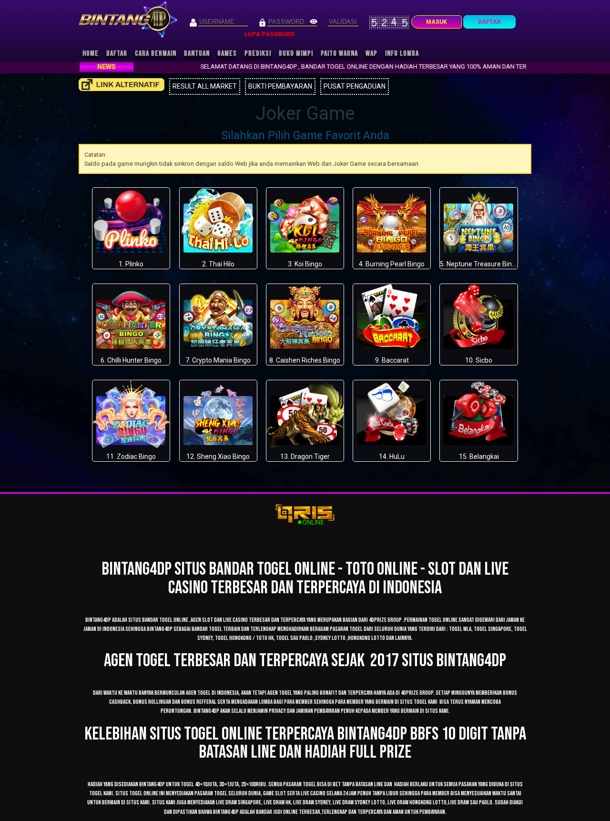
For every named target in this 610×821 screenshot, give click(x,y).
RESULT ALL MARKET (205, 86)
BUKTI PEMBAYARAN (280, 86)
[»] (121, 84)
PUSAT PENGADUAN (355, 86)
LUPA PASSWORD (269, 34)
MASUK (436, 22)
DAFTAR (489, 22)
